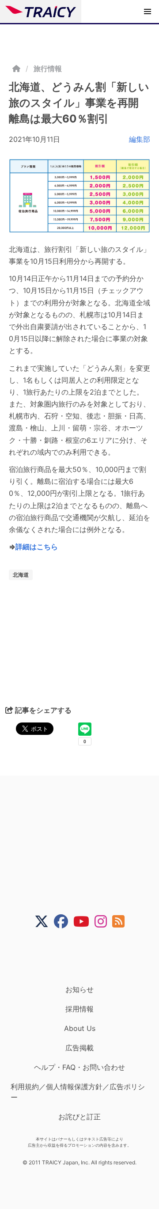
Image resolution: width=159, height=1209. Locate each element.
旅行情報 (48, 68)
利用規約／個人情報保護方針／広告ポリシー (78, 1092)
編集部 (139, 139)
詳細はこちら (36, 546)
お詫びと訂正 (79, 1116)
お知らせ (79, 989)
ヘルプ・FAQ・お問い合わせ (79, 1067)
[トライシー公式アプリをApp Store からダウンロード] (85, 957)
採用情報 (79, 1008)
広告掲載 (79, 1047)
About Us (79, 1028)
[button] (147, 11)
